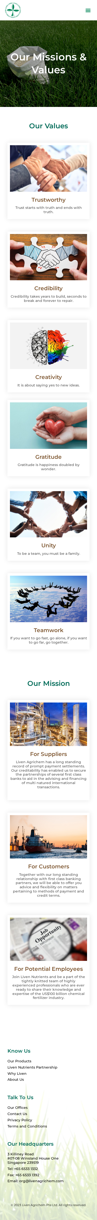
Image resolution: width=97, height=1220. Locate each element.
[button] (88, 10)
